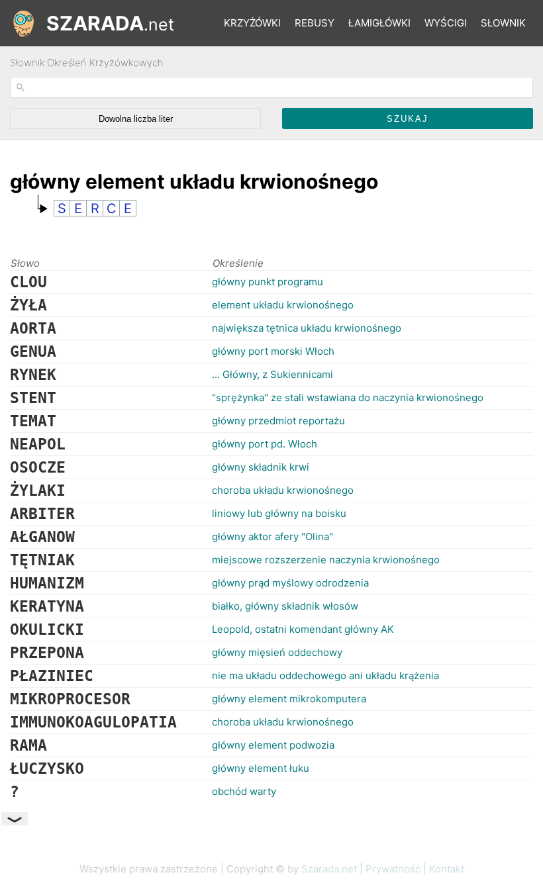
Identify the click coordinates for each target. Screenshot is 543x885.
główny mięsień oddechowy (277, 652)
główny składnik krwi (260, 467)
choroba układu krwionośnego (283, 490)
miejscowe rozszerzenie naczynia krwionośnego (326, 559)
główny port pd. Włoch (264, 444)
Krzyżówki (252, 23)
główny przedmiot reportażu (278, 420)
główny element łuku (260, 768)
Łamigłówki (379, 23)
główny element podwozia (273, 745)
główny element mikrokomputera (289, 698)
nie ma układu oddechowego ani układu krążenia (325, 675)
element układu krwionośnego (283, 305)
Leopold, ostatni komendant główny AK (303, 629)
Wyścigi (445, 23)
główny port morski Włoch (273, 351)
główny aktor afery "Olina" (272, 536)
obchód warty (244, 791)
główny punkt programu (267, 281)
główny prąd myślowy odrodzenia (290, 583)
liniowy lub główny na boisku (279, 513)
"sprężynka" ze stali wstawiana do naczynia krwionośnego (347, 397)
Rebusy (314, 23)
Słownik (503, 23)
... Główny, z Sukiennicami (272, 374)
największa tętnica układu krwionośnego (306, 328)
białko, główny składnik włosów (285, 606)
